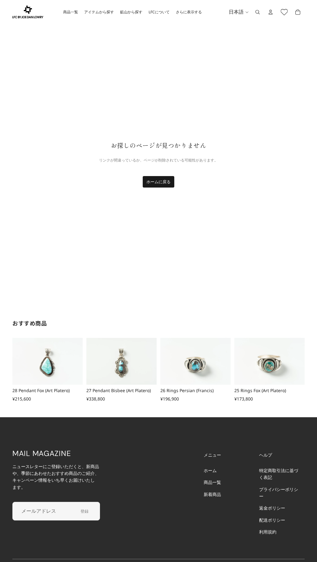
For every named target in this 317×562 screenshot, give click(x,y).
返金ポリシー (272, 508)
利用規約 (267, 532)
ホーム (210, 470)
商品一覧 (212, 482)
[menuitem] (189, 12)
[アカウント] (270, 12)
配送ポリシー (272, 520)
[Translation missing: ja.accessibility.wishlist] (284, 12)
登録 (84, 511)
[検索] (257, 12)
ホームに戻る (158, 181)
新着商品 (212, 494)
